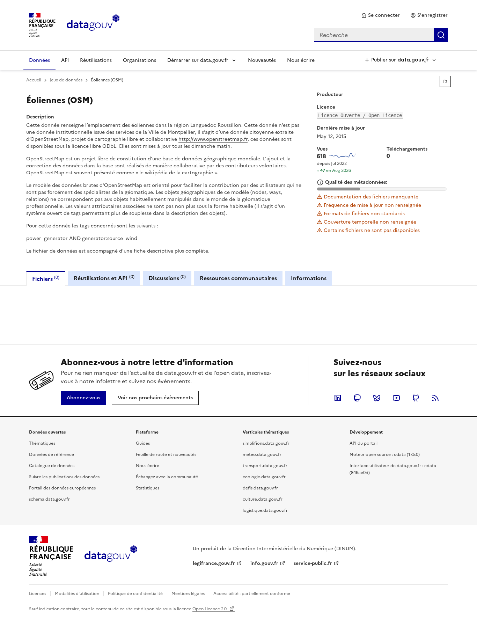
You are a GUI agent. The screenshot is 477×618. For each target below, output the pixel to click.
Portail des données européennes (62, 488)
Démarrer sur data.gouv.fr (197, 60)
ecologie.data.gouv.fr (264, 477)
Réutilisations (96, 60)
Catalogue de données (51, 466)
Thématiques (42, 443)
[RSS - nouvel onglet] (435, 398)
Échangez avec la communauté (167, 477)
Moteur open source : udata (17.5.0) (385, 454)
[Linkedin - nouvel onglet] (338, 398)
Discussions (167, 278)
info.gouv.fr (264, 563)
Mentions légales (188, 593)
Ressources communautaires (238, 278)
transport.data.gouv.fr (265, 466)
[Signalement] (445, 81)
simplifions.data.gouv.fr (266, 443)
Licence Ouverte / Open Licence (360, 115)
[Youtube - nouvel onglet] (396, 398)
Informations (308, 278)
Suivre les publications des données (64, 477)
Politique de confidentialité (135, 593)
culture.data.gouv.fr (262, 499)
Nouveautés (262, 60)
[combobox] (381, 35)
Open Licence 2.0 (210, 609)
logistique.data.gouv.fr (265, 510)
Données (39, 60)
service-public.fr (313, 563)
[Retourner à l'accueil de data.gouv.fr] (93, 24)
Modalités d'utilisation (77, 593)
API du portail (363, 443)
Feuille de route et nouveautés (166, 454)
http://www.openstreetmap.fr (213, 139)
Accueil (33, 80)
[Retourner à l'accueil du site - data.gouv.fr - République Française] (111, 556)
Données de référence (51, 454)
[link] (380, 15)
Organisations (139, 60)
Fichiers (45, 278)
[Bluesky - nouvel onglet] (377, 398)
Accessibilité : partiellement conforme (251, 593)
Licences (37, 593)
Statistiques (147, 488)
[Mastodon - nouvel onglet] (357, 398)
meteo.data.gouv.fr (262, 454)
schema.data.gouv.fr (49, 499)
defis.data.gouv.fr (260, 488)
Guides (143, 443)
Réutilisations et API (104, 278)
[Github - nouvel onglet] (416, 398)
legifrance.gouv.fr (214, 563)
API (65, 60)
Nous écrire (301, 60)
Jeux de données (66, 80)
